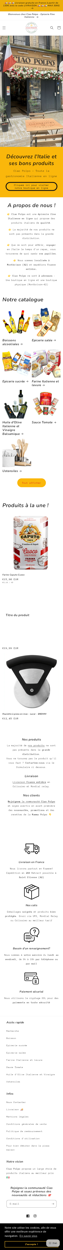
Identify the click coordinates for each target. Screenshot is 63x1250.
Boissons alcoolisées (10, 342)
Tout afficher (31, 483)
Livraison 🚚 (14, 1109)
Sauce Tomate (42, 422)
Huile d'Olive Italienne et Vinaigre (30, 1074)
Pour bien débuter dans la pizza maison (28, 1148)
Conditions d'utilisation (23, 1138)
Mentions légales (17, 1116)
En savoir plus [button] (28, 1236)
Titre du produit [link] (17, 615)
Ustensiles (10, 471)
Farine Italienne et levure (45, 383)
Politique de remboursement (24, 1131)
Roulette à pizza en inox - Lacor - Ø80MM (24, 714)
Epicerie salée (42, 340)
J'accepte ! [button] (31, 1244)
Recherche (12, 1031)
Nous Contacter (16, 1102)
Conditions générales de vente (26, 1124)
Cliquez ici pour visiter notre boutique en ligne (31, 186)
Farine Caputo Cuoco (13, 575)
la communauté (31, 801)
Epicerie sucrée (13, 381)
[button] (4, 27)
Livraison (29, 782)
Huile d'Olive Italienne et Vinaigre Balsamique (12, 428)
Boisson (11, 1038)
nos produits (36, 745)
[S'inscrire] (52, 1204)
